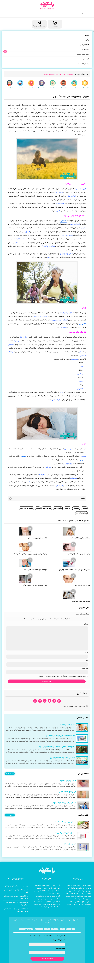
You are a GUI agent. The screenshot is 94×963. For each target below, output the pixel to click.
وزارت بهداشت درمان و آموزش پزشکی (16, 886)
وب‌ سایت (85, 668)
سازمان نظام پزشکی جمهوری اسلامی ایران (16, 891)
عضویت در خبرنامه (47, 958)
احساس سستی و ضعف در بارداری (62, 757)
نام (86, 653)
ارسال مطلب (70, 929)
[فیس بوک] (49, 701)
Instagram (55, 26)
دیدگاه (86, 624)
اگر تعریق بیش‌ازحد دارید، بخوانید (64, 802)
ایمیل (85, 660)
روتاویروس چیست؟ (67, 724)
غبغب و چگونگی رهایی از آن (37, 538)
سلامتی (86, 35)
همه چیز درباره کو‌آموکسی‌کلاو (65, 833)
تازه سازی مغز (46, 508)
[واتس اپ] (59, 701)
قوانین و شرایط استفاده (26, 929)
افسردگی (82, 323)
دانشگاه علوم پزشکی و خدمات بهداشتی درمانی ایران (16, 903)
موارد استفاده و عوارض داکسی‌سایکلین (60, 735)
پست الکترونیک (60, 948)
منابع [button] (83, 498)
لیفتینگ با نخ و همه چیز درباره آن (79, 554)
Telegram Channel (39, 26)
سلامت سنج (38, 929)
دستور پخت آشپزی (83, 54)
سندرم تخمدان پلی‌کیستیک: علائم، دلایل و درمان (74, 570)
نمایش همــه (9, 774)
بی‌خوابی (67, 508)
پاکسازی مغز (58, 508)
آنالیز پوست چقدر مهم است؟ (80, 601)
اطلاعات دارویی (84, 49)
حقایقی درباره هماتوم (68, 780)
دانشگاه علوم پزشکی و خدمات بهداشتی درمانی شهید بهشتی (16, 910)
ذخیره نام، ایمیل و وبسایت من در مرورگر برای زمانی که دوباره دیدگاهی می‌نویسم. (62, 676)
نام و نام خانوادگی (59, 940)
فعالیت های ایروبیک (26, 508)
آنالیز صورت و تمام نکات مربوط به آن (35, 585)
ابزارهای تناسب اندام (82, 64)
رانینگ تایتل (81, 74)
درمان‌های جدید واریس (67, 791)
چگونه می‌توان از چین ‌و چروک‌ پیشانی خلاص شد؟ (30, 554)
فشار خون (82, 459)
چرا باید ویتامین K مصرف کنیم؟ (64, 822)
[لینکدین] (35, 701)
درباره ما (47, 929)
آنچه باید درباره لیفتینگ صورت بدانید (35, 570)
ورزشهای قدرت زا (81, 513)
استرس (63, 220)
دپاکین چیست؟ (70, 844)
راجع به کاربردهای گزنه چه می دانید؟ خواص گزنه (57, 746)
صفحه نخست (86, 14)
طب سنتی (86, 59)
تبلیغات (62, 929)
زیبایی (87, 40)
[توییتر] (40, 701)
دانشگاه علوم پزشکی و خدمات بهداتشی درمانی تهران (16, 897)
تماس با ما (55, 929)
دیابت (23, 456)
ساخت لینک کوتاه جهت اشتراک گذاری (74, 706)
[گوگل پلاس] (45, 701)
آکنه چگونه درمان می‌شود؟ (81, 585)
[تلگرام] (54, 701)
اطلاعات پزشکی (84, 44)
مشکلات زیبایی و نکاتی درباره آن (79, 538)
